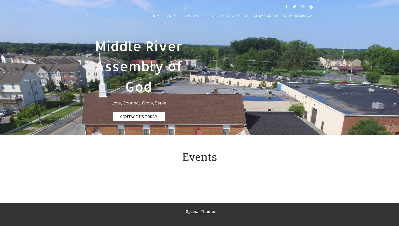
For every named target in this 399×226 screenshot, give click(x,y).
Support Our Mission (294, 16)
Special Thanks (200, 211)
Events (199, 157)
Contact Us (261, 16)
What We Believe (201, 16)
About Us (173, 16)
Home (156, 16)
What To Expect (233, 16)
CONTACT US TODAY (139, 116)
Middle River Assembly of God (139, 66)
